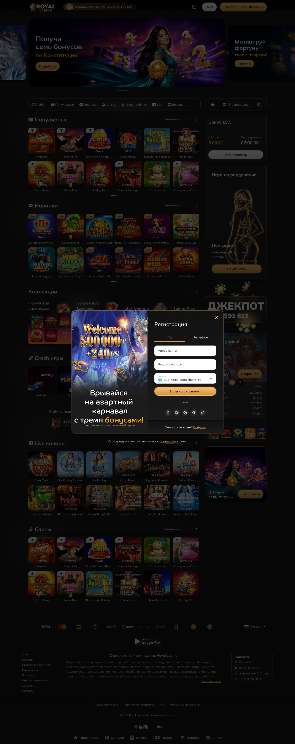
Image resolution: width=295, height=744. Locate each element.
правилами (168, 441)
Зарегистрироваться (185, 391)
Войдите (199, 427)
